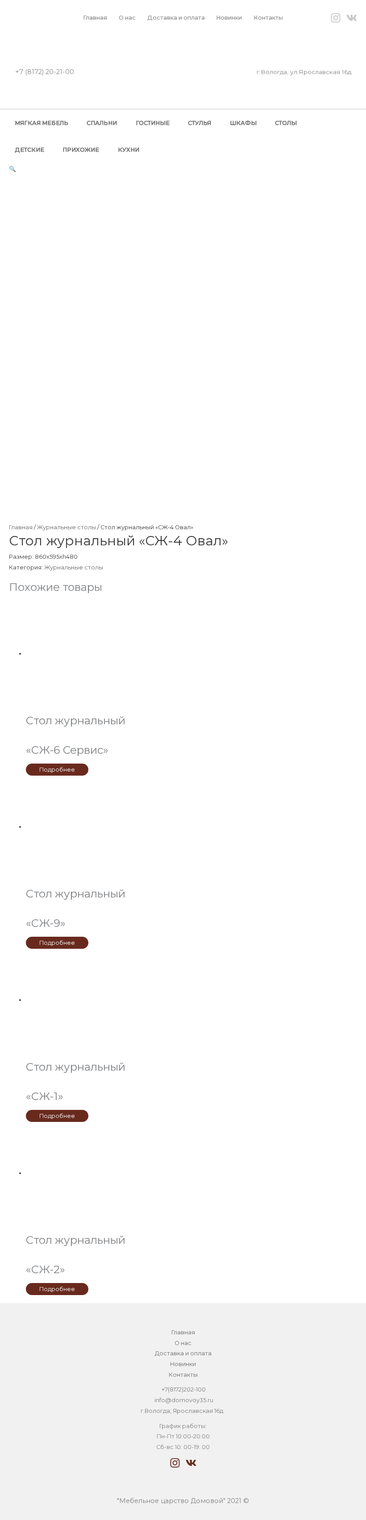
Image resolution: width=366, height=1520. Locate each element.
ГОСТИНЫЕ (153, 123)
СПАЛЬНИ (102, 123)
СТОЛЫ (286, 123)
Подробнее (57, 769)
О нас (127, 17)
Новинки (229, 17)
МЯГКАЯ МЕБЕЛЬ (41, 123)
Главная (95, 17)
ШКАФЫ (243, 123)
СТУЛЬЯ (199, 123)
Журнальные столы (66, 527)
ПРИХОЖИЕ (80, 149)
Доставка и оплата (176, 17)
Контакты (268, 17)
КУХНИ (128, 149)
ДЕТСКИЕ (29, 149)
